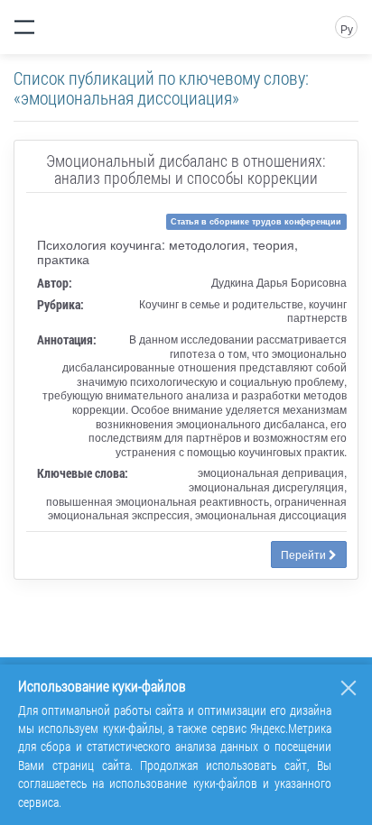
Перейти (305, 554)
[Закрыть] (348, 688)
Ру (346, 28)
